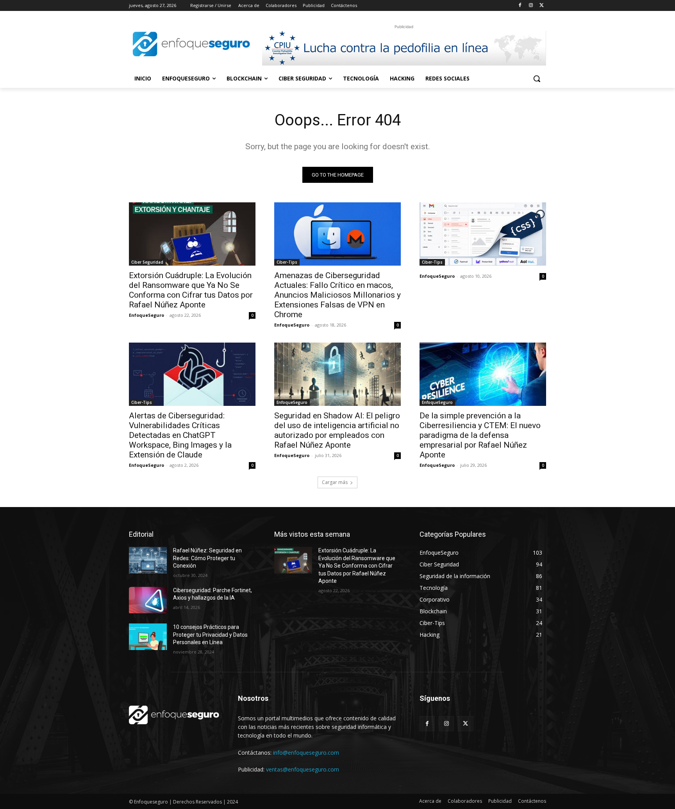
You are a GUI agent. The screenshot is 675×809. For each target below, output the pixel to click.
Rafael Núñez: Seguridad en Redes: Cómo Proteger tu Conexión (207, 558)
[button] (536, 78)
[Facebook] (520, 5)
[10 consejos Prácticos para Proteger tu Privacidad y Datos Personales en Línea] (148, 636)
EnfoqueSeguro (146, 315)
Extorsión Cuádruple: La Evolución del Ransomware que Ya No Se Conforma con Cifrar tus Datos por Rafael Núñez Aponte (191, 290)
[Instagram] (530, 5)
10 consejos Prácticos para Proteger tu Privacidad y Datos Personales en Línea (210, 634)
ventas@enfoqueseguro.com (302, 769)
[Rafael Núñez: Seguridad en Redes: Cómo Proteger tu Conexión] (148, 560)
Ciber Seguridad (147, 262)
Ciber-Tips (287, 262)
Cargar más (335, 482)
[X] (541, 5)
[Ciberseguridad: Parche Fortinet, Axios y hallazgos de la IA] (148, 600)
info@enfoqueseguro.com (306, 752)
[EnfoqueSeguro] (191, 44)
